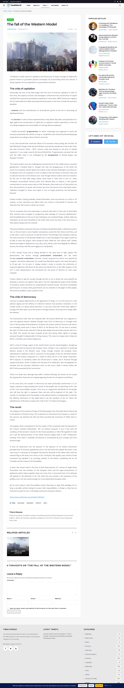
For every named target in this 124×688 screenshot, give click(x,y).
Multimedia (88, 666)
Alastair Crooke (103, 109)
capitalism (21, 503)
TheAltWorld (15, 5)
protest (38, 503)
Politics (10, 11)
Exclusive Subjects (90, 654)
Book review (89, 638)
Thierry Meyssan (11, 29)
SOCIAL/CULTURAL (91, 679)
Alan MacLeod (103, 41)
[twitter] (117, 1)
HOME (5, 11)
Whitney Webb (103, 29)
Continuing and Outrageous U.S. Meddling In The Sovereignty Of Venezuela (108, 25)
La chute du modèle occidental (18, 552)
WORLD (87, 683)
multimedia (55, 5)
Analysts (36, 5)
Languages (88, 662)
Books (87, 642)
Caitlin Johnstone (104, 53)
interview (88, 658)
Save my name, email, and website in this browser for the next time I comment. (38, 608)
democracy (30, 503)
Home (28, 5)
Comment (10, 580)
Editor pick (88, 650)
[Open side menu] (4, 5)
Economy (88, 646)
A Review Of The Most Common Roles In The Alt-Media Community (107, 63)
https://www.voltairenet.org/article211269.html (27, 497)
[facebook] (115, 1)
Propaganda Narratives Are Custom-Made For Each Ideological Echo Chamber (108, 49)
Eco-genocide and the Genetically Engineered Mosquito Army (106, 77)
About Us (65, 5)
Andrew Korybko (103, 67)
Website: (58, 598)
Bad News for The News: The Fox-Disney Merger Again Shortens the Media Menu (107, 92)
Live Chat (5, 1)
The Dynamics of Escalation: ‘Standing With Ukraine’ (108, 118)
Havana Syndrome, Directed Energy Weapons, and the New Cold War (108, 37)
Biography (88, 634)
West (45, 503)
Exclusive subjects (15, 1)
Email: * (33, 598)
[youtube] (120, 1)
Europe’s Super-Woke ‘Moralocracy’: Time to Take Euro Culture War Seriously (108, 105)
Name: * (9, 598)
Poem (87, 670)
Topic (44, 5)
